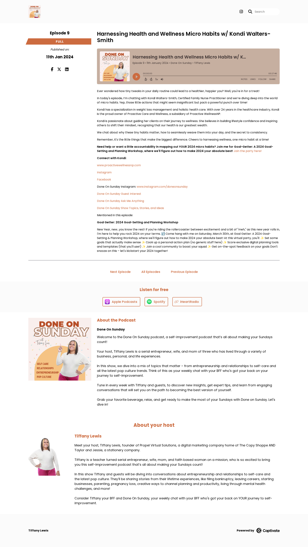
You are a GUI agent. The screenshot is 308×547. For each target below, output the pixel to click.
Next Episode (120, 271)
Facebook (104, 179)
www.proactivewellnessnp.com (119, 165)
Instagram (104, 172)
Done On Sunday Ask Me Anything (120, 201)
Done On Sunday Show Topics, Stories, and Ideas (130, 208)
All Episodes (150, 271)
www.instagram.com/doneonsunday (162, 187)
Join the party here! (248, 151)
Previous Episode (184, 271)
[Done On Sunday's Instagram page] (241, 11)
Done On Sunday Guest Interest (119, 194)
